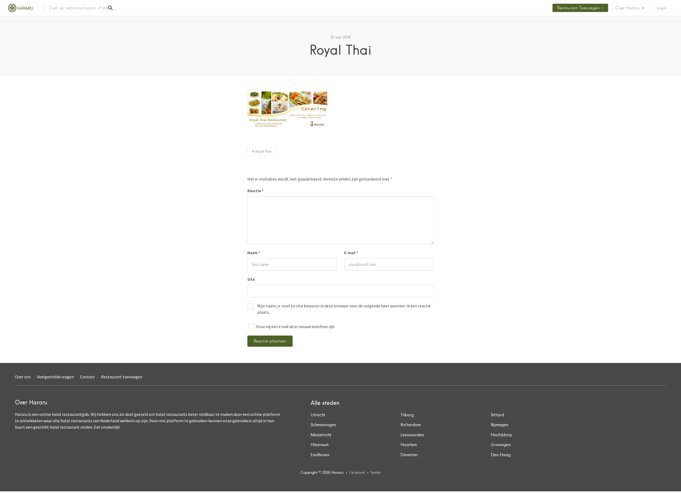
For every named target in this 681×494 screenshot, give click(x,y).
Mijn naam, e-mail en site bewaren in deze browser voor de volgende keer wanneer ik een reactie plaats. (344, 309)
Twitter (376, 472)
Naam (253, 252)
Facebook (357, 472)
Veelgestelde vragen (55, 376)
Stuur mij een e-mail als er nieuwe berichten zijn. (295, 326)
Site (251, 279)
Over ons (23, 376)
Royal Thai (263, 151)
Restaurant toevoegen (578, 8)
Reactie (255, 190)
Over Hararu (627, 8)
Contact (87, 376)
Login (662, 8)
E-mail (351, 252)
